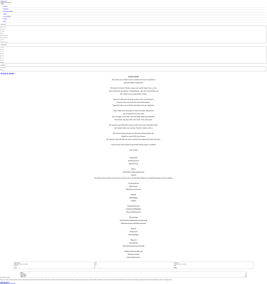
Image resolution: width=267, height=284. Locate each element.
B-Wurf (2, 49)
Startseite (5, 6)
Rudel (2, 33)
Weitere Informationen (5, 283)
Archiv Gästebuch (4, 41)
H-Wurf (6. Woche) (7, 73)
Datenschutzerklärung (8, 11)
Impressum (5, 8)
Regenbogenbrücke (4, 35)
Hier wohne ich (3, 26)
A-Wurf (2, 47)
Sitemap (5, 18)
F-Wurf (2, 58)
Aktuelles (2, 31)
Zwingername (3, 67)
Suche (4, 21)
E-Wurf (2, 55)
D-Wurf (2, 53)
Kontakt (5, 13)
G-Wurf (2, 60)
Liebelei (2, 39)
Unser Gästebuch (7, 16)
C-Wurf (2, 51)
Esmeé (2, 69)
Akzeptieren (2, 282)
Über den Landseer (4, 37)
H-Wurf (2, 62)
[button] (265, 33)
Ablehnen (8, 282)
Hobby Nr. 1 (3, 29)
